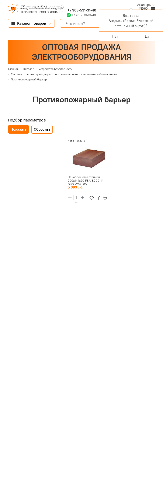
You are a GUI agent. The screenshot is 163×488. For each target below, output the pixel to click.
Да (147, 36)
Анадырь (144, 5)
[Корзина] (105, 198)
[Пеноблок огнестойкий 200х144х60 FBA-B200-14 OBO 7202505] (89, 158)
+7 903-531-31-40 (81, 10)
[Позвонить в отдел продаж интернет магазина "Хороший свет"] (68, 4)
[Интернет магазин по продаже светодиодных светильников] (34, 9)
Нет (115, 36)
